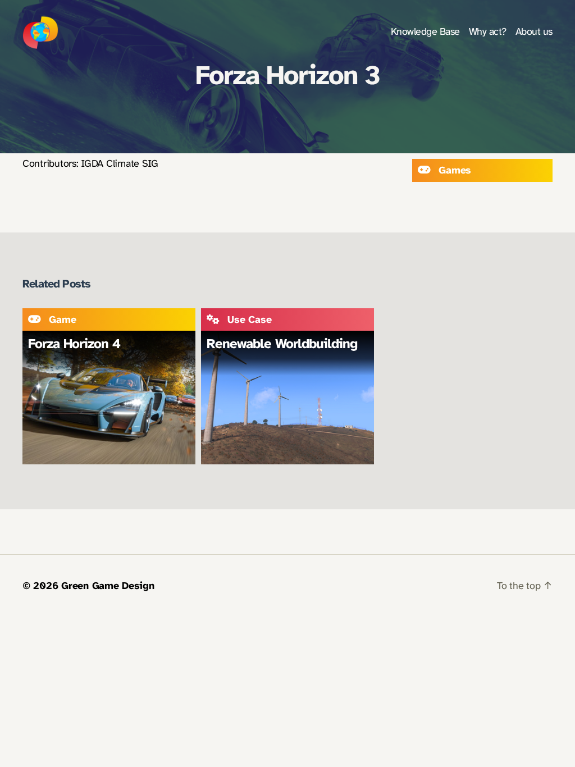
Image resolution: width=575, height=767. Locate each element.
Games (455, 171)
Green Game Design (107, 586)
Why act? (487, 32)
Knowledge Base (425, 32)
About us (534, 32)
